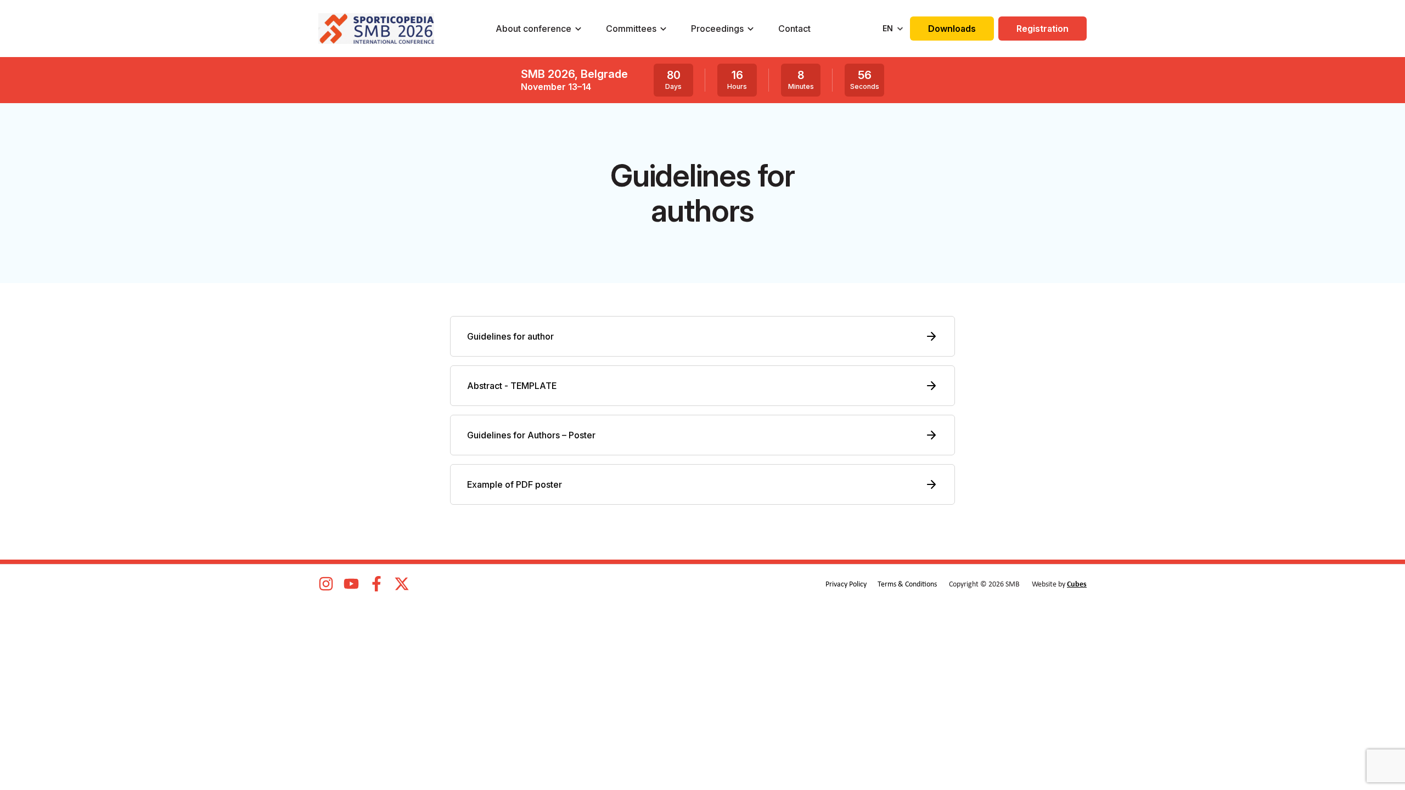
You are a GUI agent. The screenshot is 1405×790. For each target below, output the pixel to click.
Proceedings (717, 28)
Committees (631, 28)
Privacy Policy (846, 584)
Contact (794, 28)
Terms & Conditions (907, 584)
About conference (533, 28)
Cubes (1077, 584)
